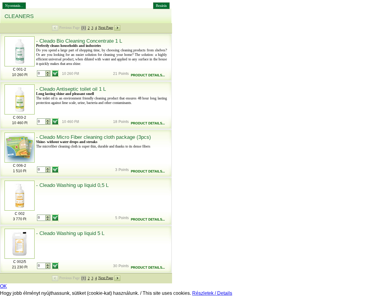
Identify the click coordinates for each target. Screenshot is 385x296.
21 (115, 74)
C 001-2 (19, 69)
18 (115, 122)
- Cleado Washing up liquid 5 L (70, 233)
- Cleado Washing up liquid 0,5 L (72, 185)
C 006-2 (19, 165)
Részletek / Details (212, 293)
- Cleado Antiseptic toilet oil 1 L (71, 89)
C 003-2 (19, 117)
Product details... (148, 75)
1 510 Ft (19, 171)
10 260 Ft (19, 75)
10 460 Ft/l (70, 122)
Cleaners (19, 16)
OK (3, 286)
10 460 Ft (19, 123)
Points (124, 74)
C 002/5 (19, 262)
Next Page (105, 28)
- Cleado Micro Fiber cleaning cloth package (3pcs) (93, 137)
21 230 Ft (19, 267)
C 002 (20, 214)
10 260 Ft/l (70, 74)
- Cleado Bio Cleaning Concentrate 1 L (79, 41)
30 (115, 266)
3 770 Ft (19, 219)
